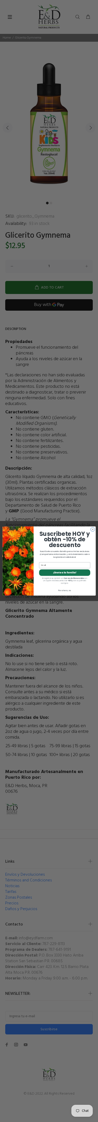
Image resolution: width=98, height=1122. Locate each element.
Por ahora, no (64, 590)
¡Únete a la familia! (64, 572)
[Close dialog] (92, 529)
